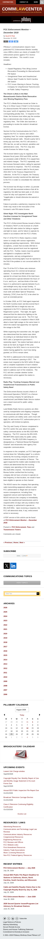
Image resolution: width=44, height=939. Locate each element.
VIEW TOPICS (22, 583)
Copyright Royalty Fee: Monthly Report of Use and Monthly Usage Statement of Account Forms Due (21, 780)
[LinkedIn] (13, 566)
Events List (22, 814)
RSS (25, 555)
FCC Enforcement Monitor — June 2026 (19, 897)
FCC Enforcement (19, 527)
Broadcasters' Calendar (19, 746)
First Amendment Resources (14, 847)
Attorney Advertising (10, 924)
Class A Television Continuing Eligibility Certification (18, 805)
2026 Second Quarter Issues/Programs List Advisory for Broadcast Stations (20, 905)
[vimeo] (4, 918)
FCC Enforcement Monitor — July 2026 (19, 868)
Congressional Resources (13, 837)
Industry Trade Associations (14, 850)
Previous (7, 543)
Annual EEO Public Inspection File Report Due (21, 790)
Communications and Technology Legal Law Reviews (20, 830)
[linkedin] (12, 918)
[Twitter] (6, 566)
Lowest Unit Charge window (14, 771)
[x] (8, 918)
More (36, 2)
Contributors (8, 2)
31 (27, 722)
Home (16, 543)
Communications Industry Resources (17, 834)
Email (18, 555)
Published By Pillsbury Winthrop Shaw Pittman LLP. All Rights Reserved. (22, 20)
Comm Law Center (22, 10)
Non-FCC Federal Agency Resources (17, 855)
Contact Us (24, 2)
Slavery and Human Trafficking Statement (18, 929)
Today (22, 715)
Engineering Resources (12, 840)
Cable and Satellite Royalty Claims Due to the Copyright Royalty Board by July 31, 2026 (21, 888)
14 (27, 728)
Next (22, 543)
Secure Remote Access (11, 927)
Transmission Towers (12, 530)
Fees (29, 527)
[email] (16, 918)
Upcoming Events (13, 767)
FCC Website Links (10, 845)
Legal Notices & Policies (12, 922)
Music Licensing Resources (14, 853)
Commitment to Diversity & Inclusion (16, 932)
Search (38, 593)
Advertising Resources (12, 827)
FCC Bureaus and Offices (13, 842)
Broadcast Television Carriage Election (18, 797)
